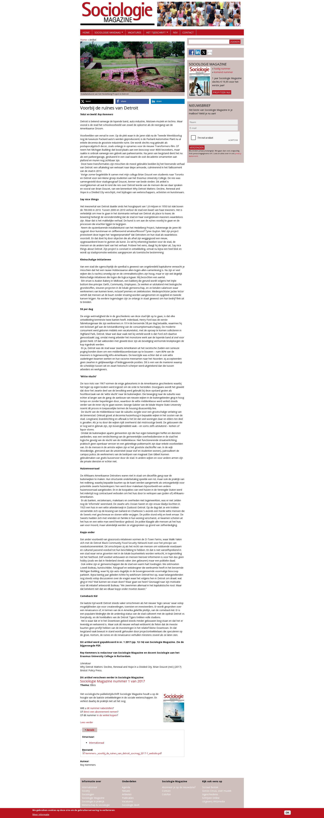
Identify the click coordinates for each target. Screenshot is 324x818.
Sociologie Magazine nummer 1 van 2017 (112, 681)
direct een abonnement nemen (100, 711)
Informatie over (91, 781)
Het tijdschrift (155, 33)
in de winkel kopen (107, 715)
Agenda (126, 787)
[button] (97, 101)
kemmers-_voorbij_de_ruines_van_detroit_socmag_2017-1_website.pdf (124, 753)
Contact (188, 32)
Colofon (166, 794)
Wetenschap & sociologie (96, 805)
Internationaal (96, 742)
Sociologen (88, 794)
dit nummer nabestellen (100, 708)
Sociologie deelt (130, 805)
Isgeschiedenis (210, 794)
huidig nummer (222, 68)
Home (86, 32)
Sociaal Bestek (210, 787)
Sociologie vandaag (106, 33)
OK (287, 812)
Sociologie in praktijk (93, 801)
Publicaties (128, 797)
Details (90, 729)
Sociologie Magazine (93, 797)
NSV (175, 32)
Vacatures (134, 32)
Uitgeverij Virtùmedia (213, 801)
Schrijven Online (211, 797)
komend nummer (223, 72)
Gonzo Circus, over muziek (216, 790)
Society (86, 790)
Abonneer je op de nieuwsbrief (178, 787)
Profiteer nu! (221, 92)
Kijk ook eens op (212, 781)
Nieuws (126, 790)
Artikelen (126, 794)
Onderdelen (129, 781)
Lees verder (86, 722)
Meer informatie (40, 814)
